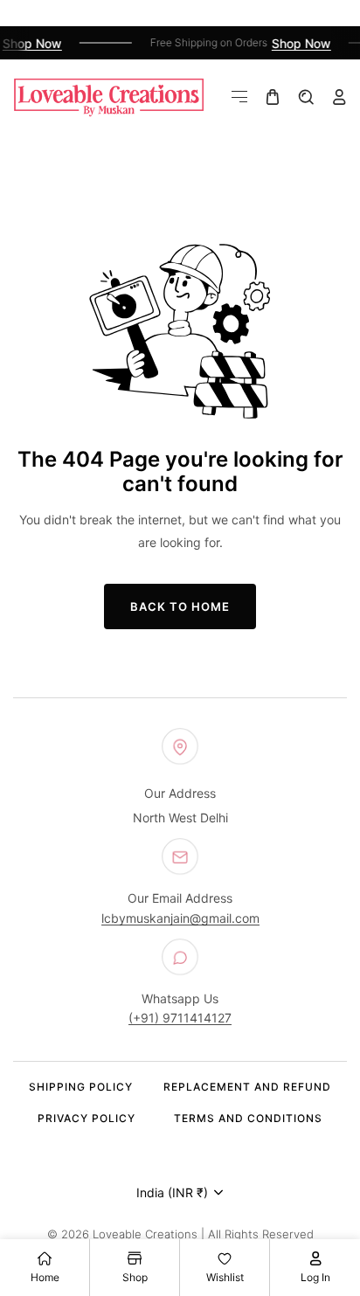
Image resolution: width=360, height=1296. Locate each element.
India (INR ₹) (172, 1192)
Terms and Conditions (248, 1118)
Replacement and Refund (247, 1086)
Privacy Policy (86, 1118)
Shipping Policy (81, 1086)
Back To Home (180, 606)
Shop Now (29, 43)
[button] (239, 97)
